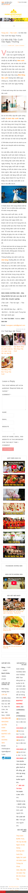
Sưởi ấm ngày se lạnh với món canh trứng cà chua (13, 629)
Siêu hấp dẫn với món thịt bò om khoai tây (12, 647)
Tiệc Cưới (13, 33)
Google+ (12, 890)
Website (5, 426)
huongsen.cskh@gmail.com (15, 325)
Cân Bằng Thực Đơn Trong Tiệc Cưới (6, 372)
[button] (14, 25)
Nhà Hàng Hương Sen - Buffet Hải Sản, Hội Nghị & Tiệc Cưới (13, 13)
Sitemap (17, 890)
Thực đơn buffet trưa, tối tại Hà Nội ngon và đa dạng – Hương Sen (13, 612)
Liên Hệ (4, 694)
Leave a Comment (19, 45)
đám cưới (20, 60)
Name (4, 412)
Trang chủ (4, 33)
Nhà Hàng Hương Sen (14, 886)
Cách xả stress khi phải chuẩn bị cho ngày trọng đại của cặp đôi (7, 350)
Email (4, 419)
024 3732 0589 (22, 2)
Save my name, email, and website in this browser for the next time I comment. (12, 441)
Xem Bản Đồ (7, 4)
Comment (6, 394)
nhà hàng (4, 260)
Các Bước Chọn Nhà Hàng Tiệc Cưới (19, 349)
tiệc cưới (15, 118)
